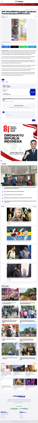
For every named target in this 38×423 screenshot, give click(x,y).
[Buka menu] (2, 1)
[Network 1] (13, 409)
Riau (5, 9)
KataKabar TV (33, 4)
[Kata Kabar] (19, 1)
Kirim (34, 120)
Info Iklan (21, 415)
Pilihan (23, 4)
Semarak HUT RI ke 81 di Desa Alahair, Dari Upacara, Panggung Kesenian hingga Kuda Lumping (26, 340)
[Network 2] (23, 409)
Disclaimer (21, 417)
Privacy (21, 414)
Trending (14, 4)
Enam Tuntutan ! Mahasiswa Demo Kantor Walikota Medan (14, 191)
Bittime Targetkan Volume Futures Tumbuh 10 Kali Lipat (13, 194)
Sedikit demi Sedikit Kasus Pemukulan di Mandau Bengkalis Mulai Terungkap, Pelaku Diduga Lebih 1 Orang (28, 358)
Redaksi (2, 415)
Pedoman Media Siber (5, 414)
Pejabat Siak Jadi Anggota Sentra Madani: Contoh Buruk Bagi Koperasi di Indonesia (18, 197)
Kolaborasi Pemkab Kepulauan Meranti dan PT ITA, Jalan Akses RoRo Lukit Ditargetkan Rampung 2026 (28, 321)
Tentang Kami (3, 417)
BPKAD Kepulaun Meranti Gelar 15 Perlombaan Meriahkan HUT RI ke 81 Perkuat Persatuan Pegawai (9, 321)
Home (5, 4)
